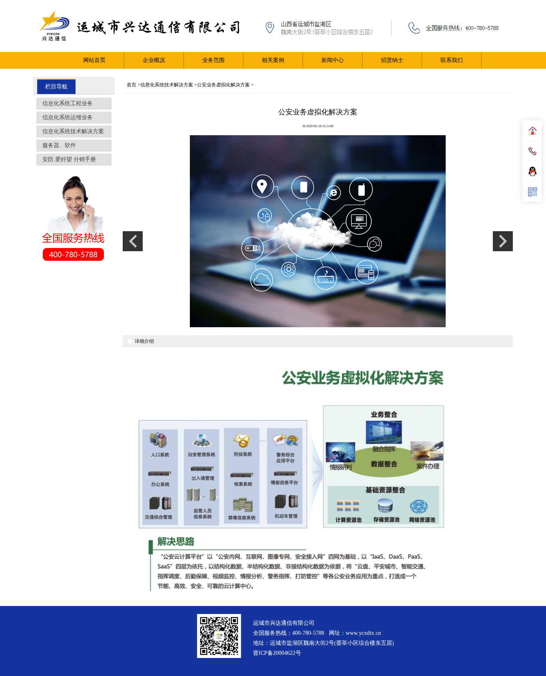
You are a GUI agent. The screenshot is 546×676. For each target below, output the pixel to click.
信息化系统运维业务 (67, 117)
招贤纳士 (392, 60)
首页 (131, 85)
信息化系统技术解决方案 (73, 131)
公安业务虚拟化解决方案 (223, 85)
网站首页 (94, 60)
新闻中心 (332, 60)
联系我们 (451, 60)
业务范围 (213, 60)
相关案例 (273, 60)
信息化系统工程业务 (67, 103)
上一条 (133, 241)
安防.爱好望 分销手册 (69, 159)
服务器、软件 (59, 145)
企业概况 (154, 60)
